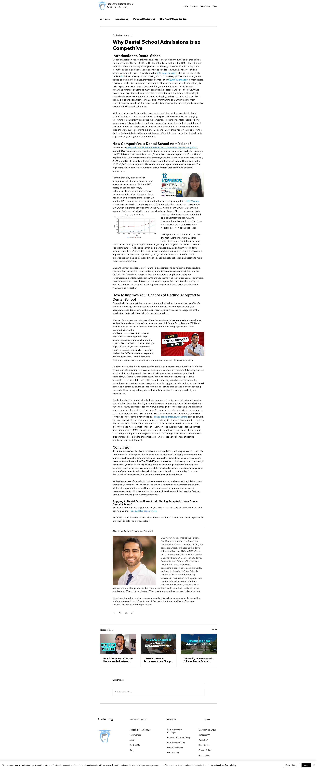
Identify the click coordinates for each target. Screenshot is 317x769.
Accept (306, 765)
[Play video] (182, 185)
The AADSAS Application (173, 19)
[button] (194, 6)
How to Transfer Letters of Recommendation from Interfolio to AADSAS (118, 660)
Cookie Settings (292, 765)
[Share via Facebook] (114, 613)
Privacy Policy (230, 765)
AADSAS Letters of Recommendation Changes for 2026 (158, 660)
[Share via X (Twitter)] (120, 613)
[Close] (314, 765)
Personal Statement (144, 19)
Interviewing (121, 19)
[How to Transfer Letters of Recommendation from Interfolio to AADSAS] (118, 644)
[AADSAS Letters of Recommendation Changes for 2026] (158, 644)
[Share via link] (132, 613)
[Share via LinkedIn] (126, 613)
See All (214, 629)
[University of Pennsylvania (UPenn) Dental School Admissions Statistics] (199, 644)
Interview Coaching (176, 742)
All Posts (105, 19)
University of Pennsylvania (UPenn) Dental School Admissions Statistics (198, 660)
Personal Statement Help (179, 737)
